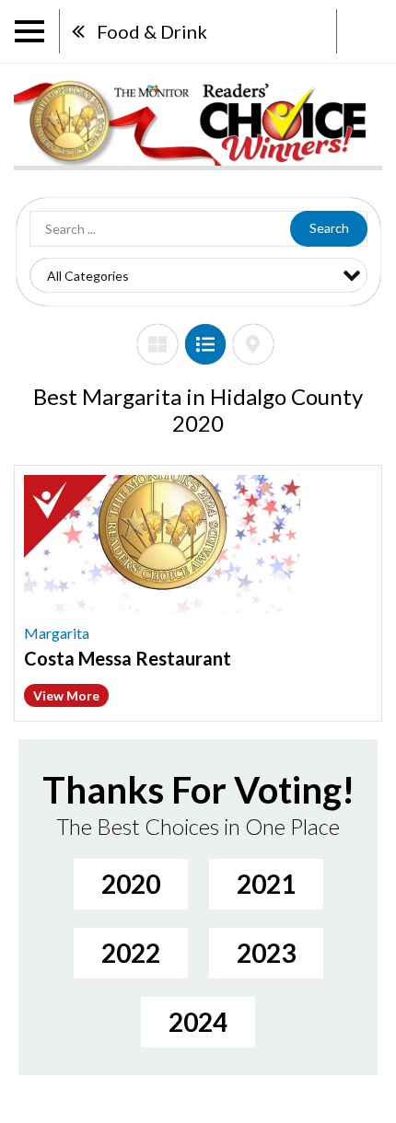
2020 (130, 883)
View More (66, 695)
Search (329, 228)
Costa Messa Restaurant (127, 658)
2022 (130, 952)
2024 (198, 1021)
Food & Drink (152, 31)
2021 (266, 883)
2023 (266, 952)
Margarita (56, 633)
